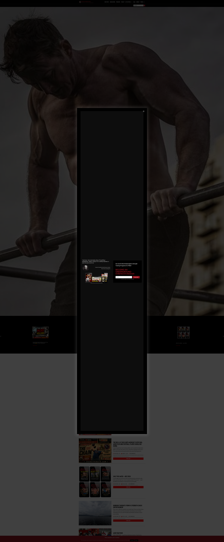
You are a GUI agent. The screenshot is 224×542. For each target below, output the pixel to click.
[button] (143, 111)
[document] (112, 271)
